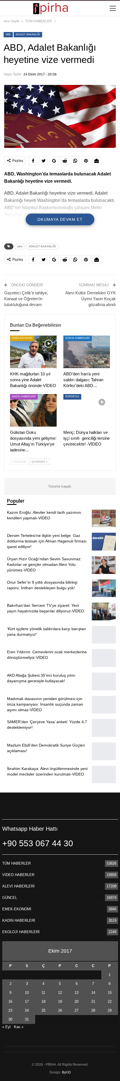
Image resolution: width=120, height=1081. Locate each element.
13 (76, 992)
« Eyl (6, 1027)
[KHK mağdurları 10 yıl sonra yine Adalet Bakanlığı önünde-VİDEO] (33, 352)
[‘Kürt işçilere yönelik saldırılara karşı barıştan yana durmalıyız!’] (104, 635)
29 (110, 1010)
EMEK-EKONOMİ (22, 338)
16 (10, 1001)
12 (60, 992)
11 (43, 992)
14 (93, 992)
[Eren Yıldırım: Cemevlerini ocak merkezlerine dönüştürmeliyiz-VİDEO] (104, 658)
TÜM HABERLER (16, 863)
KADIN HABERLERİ (24, 396)
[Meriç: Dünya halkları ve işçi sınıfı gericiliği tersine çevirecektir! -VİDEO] (86, 410)
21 (93, 1001)
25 (43, 1010)
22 (110, 1001)
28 (93, 1010)
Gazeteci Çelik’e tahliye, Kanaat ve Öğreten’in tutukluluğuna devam (26, 298)
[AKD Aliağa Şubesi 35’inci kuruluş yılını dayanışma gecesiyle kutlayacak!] (104, 681)
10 (27, 992)
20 (76, 1001)
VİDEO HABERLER (18, 875)
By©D (66, 1072)
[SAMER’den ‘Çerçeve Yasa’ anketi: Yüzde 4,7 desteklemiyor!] (104, 728)
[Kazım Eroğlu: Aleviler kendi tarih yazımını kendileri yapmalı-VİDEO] (104, 518)
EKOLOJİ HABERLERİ (21, 932)
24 (27, 1010)
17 (27, 1001)
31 (27, 1019)
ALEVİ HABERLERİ (18, 886)
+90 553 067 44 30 (37, 843)
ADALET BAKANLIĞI (28, 34)
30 (10, 1019)
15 (110, 992)
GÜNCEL (9, 898)
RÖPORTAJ (72, 396)
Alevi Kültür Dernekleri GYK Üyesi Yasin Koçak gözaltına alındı (90, 298)
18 (43, 1001)
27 (76, 1010)
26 (60, 1010)
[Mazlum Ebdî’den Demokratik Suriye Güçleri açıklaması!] (104, 751)
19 (60, 1001)
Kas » (18, 1027)
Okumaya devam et (60, 219)
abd (8, 34)
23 (10, 1010)
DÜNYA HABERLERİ (77, 338)
